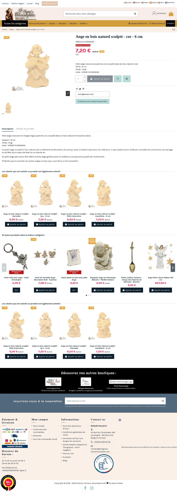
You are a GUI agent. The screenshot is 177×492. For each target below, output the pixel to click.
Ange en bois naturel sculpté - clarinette (16, 215)
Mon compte (38, 426)
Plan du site (68, 453)
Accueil (30, 4)
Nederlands (171, 2)
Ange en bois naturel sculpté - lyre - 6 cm (45, 215)
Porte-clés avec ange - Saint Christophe (16, 278)
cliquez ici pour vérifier (168, 447)
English (145, 2)
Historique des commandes (40, 430)
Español (154, 2)
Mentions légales (18, 4)
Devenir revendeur (49, 4)
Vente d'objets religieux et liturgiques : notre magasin (75, 447)
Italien (162, 2)
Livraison (5, 4)
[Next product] (174, 29)
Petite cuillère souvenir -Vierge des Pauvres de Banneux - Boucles (131, 279)
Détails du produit (25, 129)
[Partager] (76, 89)
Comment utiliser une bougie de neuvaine (73, 439)
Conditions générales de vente (74, 433)
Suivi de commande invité (45, 439)
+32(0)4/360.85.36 (102, 442)
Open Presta (117, 483)
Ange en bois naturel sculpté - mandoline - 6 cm (103, 215)
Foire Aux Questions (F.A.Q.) (72, 427)
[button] (53, 23)
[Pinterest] (83, 89)
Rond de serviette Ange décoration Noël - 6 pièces (45, 278)
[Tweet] (80, 89)
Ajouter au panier (102, 79)
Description (7, 129)
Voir (16, 290)
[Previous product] (173, 29)
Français (129, 2)
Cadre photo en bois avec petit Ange (74, 278)
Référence (80, 42)
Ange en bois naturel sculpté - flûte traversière (74, 215)
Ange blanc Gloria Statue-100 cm (160, 278)
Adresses (37, 435)
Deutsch (137, 2)
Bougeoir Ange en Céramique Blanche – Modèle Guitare (103, 278)
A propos (67, 457)
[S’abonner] (163, 401)
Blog (37, 4)
